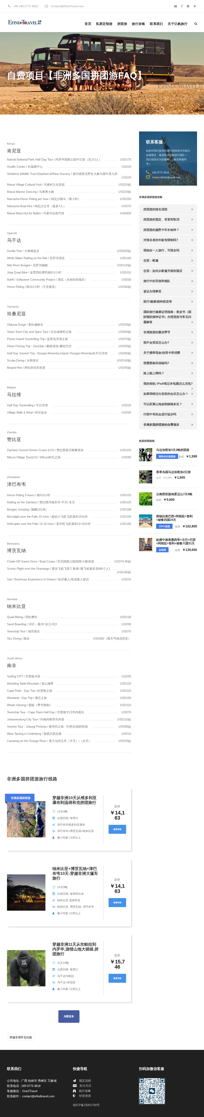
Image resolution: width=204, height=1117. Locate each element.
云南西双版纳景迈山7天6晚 (174, 494)
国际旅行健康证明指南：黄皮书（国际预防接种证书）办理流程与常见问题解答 (167, 317)
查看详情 (117, 829)
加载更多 (69, 1016)
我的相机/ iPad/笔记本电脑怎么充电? (168, 383)
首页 (88, 23)
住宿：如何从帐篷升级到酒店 (162, 270)
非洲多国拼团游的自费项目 (161, 424)
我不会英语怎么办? (156, 342)
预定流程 (85, 1080)
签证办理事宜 (152, 291)
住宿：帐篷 (150, 260)
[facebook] (182, 6)
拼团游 (122, 23)
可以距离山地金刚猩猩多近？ (162, 404)
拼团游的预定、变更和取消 (161, 219)
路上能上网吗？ (153, 373)
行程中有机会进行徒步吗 (159, 414)
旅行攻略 (138, 23)
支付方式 (85, 1085)
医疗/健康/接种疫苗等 (157, 301)
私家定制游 (104, 23)
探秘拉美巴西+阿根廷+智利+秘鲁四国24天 (174, 517)
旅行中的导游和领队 (156, 281)
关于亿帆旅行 (177, 23)
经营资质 (85, 1095)
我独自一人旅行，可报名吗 (161, 250)
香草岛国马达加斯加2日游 (173, 472)
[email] (175, 6)
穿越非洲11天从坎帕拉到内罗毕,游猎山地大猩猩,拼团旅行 (75, 949)
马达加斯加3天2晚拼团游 (172, 450)
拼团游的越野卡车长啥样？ (161, 229)
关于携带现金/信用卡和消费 (161, 352)
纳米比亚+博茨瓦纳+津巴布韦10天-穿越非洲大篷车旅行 (75, 873)
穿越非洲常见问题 (21, 1037)
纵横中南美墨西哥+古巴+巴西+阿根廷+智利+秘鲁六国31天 (176, 541)
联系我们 (156, 23)
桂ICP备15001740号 (86, 1105)
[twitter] (194, 6)
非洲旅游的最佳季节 (156, 332)
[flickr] (188, 6)
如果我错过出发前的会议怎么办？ (165, 393)
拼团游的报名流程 (155, 209)
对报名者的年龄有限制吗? (160, 240)
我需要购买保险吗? (156, 363)
